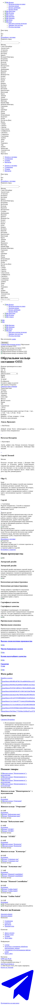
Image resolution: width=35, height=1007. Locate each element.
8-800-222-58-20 (6, 958)
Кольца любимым (14, 7)
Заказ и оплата (9, 933)
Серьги (11, 15)
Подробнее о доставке (8, 37)
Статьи (7, 945)
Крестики (11, 11)
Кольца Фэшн (13, 9)
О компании (9, 159)
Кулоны (11, 13)
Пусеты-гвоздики (14, 27)
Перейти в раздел (6, 678)
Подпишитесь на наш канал (10, 1003)
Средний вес (5, 406)
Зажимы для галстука (16, 25)
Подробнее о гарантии (8, 549)
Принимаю (5, 342)
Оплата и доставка (11, 157)
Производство (9, 926)
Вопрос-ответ (9, 934)
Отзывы (7, 160)
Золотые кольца (14, 6)
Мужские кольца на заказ (17, 4)
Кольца (11, 2)
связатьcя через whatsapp (9, 386)
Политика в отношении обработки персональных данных (16, 947)
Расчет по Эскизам (7, 967)
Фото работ (8, 938)
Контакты (8, 162)
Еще (10, 22)
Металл (3, 399)
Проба (3, 402)
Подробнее (4, 799)
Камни (3, 409)
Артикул (4, 395)
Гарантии (8, 923)
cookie (14, 339)
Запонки (11, 18)
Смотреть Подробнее (8, 719)
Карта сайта (9, 953)
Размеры (3, 414)
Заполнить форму (6, 914)
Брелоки (11, 16)
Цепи (10, 20)
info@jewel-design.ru (7, 964)
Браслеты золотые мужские (18, 23)
